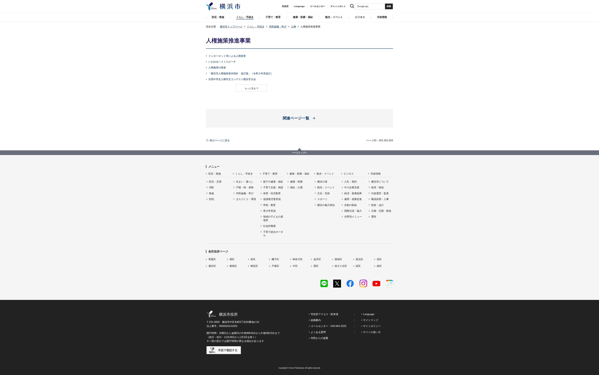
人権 (293, 26)
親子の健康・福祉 (273, 181)
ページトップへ (299, 152)
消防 (211, 187)
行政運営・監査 (380, 193)
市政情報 (376, 173)
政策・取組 (377, 187)
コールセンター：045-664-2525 (328, 326)
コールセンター (317, 6)
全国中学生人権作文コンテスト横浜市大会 (232, 79)
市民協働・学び (277, 26)
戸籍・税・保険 (244, 187)
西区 (316, 266)
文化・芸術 (323, 193)
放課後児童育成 (272, 199)
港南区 (338, 259)
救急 (211, 193)
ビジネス (349, 173)
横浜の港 (322, 181)
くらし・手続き (255, 26)
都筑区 (233, 266)
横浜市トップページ (231, 26)
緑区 (358, 266)
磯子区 (275, 259)
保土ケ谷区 (341, 266)
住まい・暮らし (244, 181)
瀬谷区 (212, 266)
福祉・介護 (296, 187)
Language (368, 314)
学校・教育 (269, 205)
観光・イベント (325, 173)
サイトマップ (370, 320)
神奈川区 (298, 259)
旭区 (231, 259)
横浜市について (380, 181)
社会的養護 (269, 226)
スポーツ (322, 199)
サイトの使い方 (372, 332)
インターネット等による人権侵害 (227, 56)
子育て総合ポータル (273, 234)
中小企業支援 (351, 187)
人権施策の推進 (217, 67)
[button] (299, 118)
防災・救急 (214, 173)
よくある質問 (318, 332)
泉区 (253, 259)
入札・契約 (350, 181)
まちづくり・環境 (246, 199)
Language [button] (299, 6)
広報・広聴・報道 (381, 211)
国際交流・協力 (353, 211)
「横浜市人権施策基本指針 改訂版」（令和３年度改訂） (240, 73)
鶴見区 (254, 266)
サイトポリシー (372, 326)
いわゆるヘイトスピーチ (222, 61)
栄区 (379, 259)
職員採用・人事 (380, 199)
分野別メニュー (353, 216)
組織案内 (316, 320)
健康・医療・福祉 (299, 173)
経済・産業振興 (353, 193)
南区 (379, 266)
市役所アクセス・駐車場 (324, 314)
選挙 (373, 216)
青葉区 (212, 259)
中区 (295, 266)
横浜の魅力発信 (326, 205)
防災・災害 (215, 181)
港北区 (359, 259)
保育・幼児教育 (272, 193)
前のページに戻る (220, 140)
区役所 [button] (285, 6)
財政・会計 (377, 205)
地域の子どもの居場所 (273, 218)
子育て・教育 (270, 173)
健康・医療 (296, 181)
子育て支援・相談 (273, 187)
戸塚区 (275, 266)
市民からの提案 (319, 338)
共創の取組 (350, 205)
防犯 (211, 199)
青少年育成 (269, 211)
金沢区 (317, 259)
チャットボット (338, 6)
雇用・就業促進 (353, 199)
